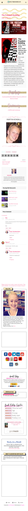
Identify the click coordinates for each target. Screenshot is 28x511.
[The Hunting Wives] (6, 427)
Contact (21, 502)
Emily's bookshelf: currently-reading (14, 422)
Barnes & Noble (14, 98)
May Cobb (16, 424)
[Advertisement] (14, 481)
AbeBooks (10, 96)
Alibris (24, 96)
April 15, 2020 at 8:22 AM (10, 219)
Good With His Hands (13, 203)
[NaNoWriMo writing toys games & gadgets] (14, 394)
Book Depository (18, 96)
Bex (6, 218)
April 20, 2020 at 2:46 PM (14, 233)
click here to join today (14, 448)
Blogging (22, 505)
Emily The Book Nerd (6, 18)
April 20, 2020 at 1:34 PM (10, 243)
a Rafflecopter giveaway (14, 110)
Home (3, 12)
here (14, 326)
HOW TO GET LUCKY (13, 197)
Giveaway (7, 12)
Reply (7, 228)
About (15, 502)
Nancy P (7, 242)
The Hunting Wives (15, 423)
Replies (8, 230)
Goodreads (5, 96)
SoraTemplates (11, 505)
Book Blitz (8, 151)
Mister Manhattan (12, 191)
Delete (10, 228)
